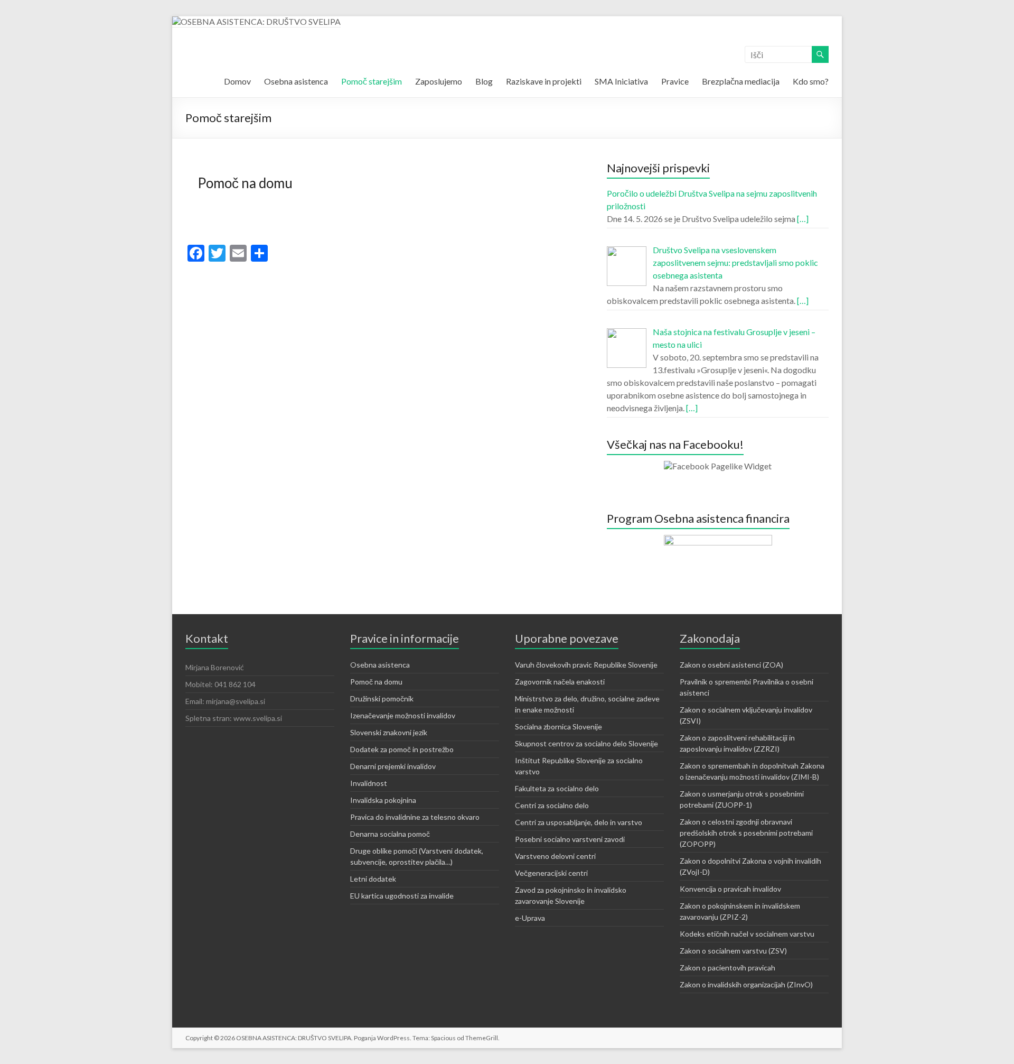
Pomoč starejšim (371, 81)
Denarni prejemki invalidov (393, 766)
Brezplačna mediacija (741, 81)
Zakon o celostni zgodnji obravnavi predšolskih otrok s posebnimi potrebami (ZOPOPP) (746, 832)
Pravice (675, 81)
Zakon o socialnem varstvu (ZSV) (733, 950)
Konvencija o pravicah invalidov (730, 888)
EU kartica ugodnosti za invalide (402, 895)
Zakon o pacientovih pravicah (727, 967)
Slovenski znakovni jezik (388, 732)
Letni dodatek (373, 878)
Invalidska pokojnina (383, 799)
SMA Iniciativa (621, 81)
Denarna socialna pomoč (390, 833)
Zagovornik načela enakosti (560, 681)
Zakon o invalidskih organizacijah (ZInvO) (746, 984)
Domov (237, 81)
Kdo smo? (811, 81)
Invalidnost (368, 783)
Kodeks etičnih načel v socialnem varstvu (747, 933)
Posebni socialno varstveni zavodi (570, 839)
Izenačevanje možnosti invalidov (402, 715)
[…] (803, 219)
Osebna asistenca (296, 81)
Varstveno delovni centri (555, 856)
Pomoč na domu (245, 182)
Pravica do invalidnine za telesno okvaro (415, 816)
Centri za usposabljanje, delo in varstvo (578, 822)
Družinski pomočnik (382, 698)
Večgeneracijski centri (551, 872)
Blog (484, 81)
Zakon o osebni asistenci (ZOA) (731, 664)
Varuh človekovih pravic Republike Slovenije (586, 664)
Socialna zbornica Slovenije (558, 726)
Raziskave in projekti (543, 81)
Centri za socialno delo (552, 805)
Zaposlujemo (438, 81)
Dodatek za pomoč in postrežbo (402, 749)
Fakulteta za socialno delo (557, 788)
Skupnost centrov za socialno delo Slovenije (586, 743)
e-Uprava (530, 917)
